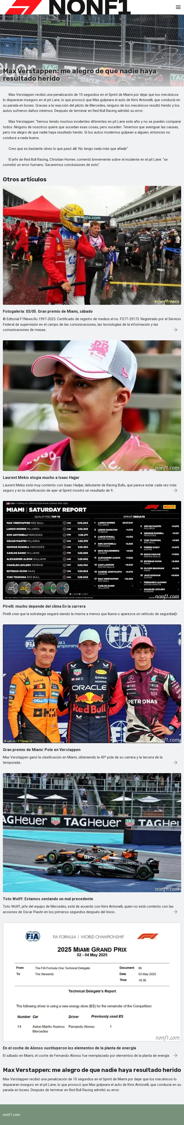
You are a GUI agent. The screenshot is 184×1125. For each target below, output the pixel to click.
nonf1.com (11, 1115)
